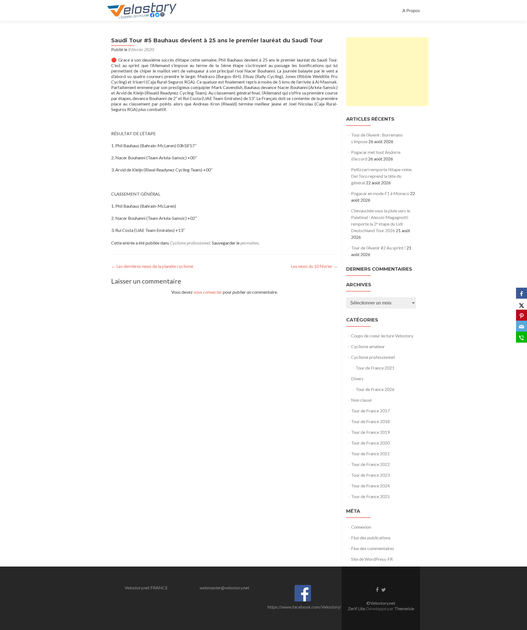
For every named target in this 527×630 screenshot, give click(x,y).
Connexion (361, 526)
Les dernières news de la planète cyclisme (152, 266)
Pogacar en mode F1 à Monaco (380, 193)
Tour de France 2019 (370, 432)
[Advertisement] (387, 71)
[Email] (521, 326)
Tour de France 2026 (375, 389)
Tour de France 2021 (375, 367)
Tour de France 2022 (370, 464)
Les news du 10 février (314, 266)
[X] (521, 304)
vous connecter (208, 292)
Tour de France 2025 (370, 496)
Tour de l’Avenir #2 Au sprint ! (378, 247)
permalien (249, 242)
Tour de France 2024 (370, 485)
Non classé (361, 400)
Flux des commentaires (372, 548)
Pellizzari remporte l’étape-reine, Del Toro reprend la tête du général (381, 176)
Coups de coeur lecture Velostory (382, 335)
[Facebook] (521, 293)
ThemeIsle (404, 608)
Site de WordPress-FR (372, 559)
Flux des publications (371, 537)
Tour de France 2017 (370, 410)
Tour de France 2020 (370, 442)
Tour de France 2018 (370, 421)
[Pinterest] (521, 315)
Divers (357, 378)
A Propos (411, 10)
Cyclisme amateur (368, 346)
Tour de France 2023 (370, 475)
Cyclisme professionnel (190, 242)
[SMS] (521, 337)
